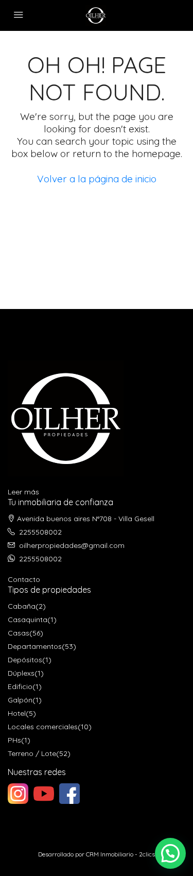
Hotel (17, 713)
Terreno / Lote (32, 753)
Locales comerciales (43, 726)
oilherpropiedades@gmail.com (72, 545)
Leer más (23, 491)
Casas (18, 633)
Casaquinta (27, 619)
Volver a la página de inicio (96, 179)
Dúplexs (21, 673)
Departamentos (35, 646)
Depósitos (25, 659)
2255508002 (40, 532)
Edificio (20, 686)
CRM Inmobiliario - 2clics (120, 854)
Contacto (24, 579)
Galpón (20, 700)
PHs (14, 740)
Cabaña (22, 606)
